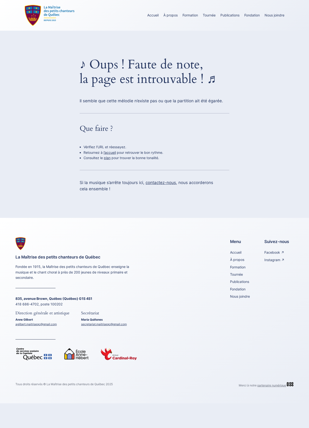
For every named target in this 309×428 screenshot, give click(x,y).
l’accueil (110, 152)
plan (107, 158)
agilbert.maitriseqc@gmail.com (36, 324)
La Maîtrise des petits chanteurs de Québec (57, 257)
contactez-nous (161, 182)
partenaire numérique (271, 385)
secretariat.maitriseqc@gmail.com (104, 324)
